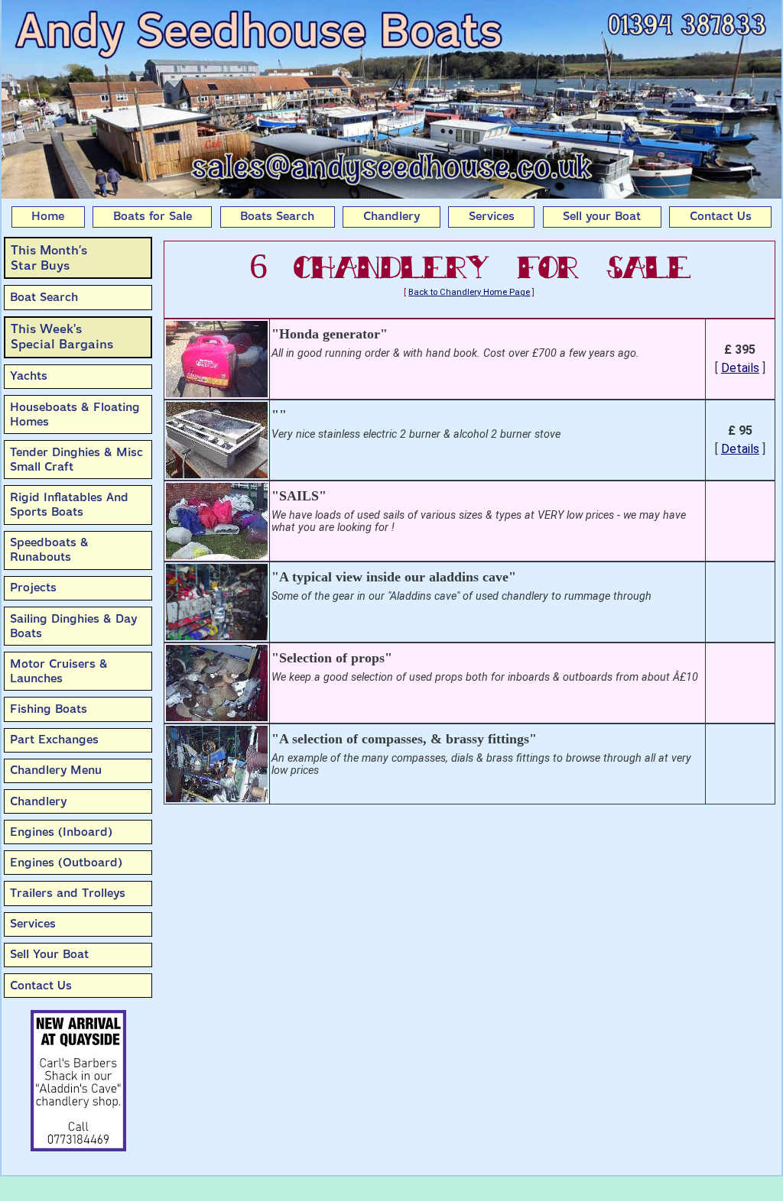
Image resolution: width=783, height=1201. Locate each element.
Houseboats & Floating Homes (75, 414)
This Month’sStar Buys (49, 258)
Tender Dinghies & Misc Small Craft (76, 459)
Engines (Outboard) (66, 862)
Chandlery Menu (56, 770)
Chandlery (391, 216)
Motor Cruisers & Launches (59, 671)
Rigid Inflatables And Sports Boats (69, 504)
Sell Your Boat (49, 954)
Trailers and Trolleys (67, 893)
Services (492, 216)
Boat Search (44, 297)
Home (47, 216)
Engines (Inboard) (61, 832)
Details (740, 368)
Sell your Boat (602, 216)
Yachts (28, 376)
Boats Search (277, 216)
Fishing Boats (48, 709)
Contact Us (721, 216)
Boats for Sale (152, 216)
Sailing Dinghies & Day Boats (73, 626)
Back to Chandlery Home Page (469, 292)
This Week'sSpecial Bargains (62, 336)
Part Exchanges (54, 739)
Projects (33, 587)
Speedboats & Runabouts (49, 550)
